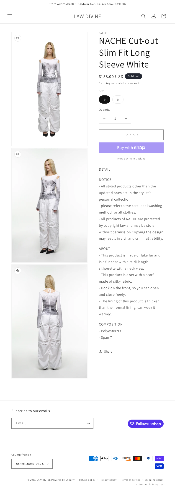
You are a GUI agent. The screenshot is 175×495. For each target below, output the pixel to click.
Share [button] (108, 351)
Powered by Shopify (63, 479)
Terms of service (130, 479)
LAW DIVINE (44, 479)
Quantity (104, 110)
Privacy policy (108, 479)
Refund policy (87, 479)
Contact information (151, 484)
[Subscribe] (88, 423)
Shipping (105, 83)
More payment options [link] (131, 158)
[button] (10, 16)
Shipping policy (154, 479)
